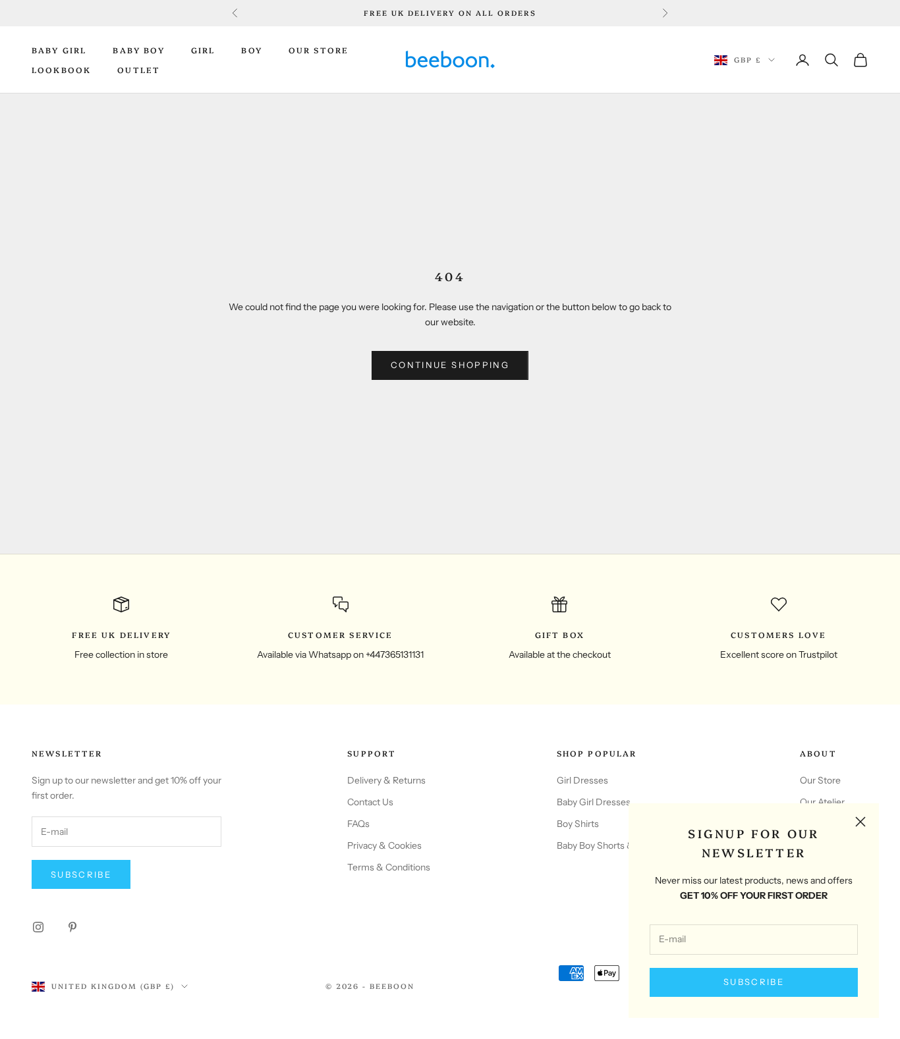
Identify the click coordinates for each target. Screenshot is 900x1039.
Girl (203, 49)
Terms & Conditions (388, 867)
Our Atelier (822, 802)
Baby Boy (138, 49)
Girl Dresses (582, 780)
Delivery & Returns (386, 780)
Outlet (138, 69)
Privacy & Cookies (384, 845)
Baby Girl (59, 49)
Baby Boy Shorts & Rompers (615, 845)
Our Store (319, 49)
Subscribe (753, 981)
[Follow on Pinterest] (72, 927)
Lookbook (61, 69)
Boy (251, 49)
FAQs (358, 824)
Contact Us (370, 802)
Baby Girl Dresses (594, 802)
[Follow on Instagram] (38, 927)
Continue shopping (450, 365)
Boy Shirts (578, 824)
